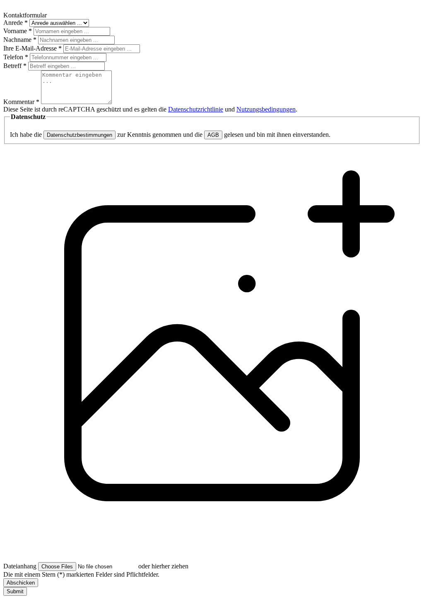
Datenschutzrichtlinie (195, 109)
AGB (213, 135)
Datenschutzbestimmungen (79, 135)
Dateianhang (19, 566)
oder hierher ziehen (163, 566)
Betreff (14, 65)
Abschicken (21, 583)
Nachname (19, 39)
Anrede (15, 22)
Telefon (15, 57)
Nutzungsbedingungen (266, 109)
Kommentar (21, 101)
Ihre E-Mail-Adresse (32, 48)
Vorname (17, 30)
